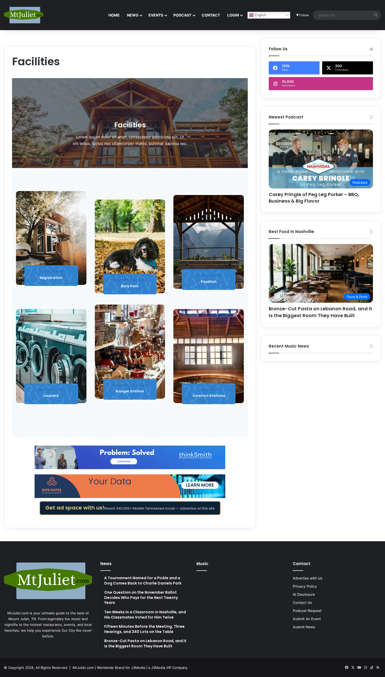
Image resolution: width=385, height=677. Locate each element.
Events (155, 15)
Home (114, 15)
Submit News (304, 627)
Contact (211, 15)
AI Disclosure (304, 594)
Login (233, 15)
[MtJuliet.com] (23, 15)
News (132, 15)
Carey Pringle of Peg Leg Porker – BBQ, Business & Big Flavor (314, 197)
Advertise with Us (307, 578)
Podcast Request (307, 611)
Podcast (182, 15)
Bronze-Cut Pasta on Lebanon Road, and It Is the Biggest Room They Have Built (320, 311)
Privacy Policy (305, 586)
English (260, 15)
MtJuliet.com (83, 667)
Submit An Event (307, 619)
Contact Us (302, 602)
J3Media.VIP (161, 667)
